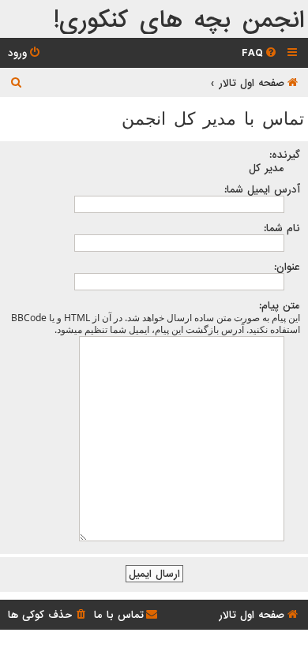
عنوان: (287, 267)
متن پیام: (279, 305)
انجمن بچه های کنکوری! (179, 21)
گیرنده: (284, 155)
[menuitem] (260, 53)
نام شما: (282, 228)
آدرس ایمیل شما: (262, 189)
